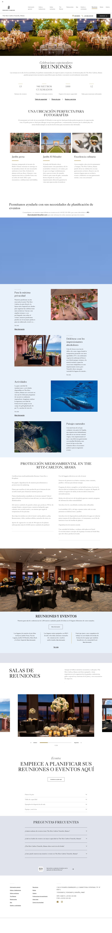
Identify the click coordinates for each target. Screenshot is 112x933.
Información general (15, 887)
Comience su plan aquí (56, 779)
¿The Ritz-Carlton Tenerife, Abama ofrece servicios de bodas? (44, 846)
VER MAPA (77, 16)
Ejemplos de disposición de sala (35, 804)
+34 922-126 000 (88, 16)
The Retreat (13, 896)
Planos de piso (56, 99)
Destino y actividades (15, 905)
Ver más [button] (17, 325)
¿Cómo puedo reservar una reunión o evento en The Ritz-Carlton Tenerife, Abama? (51, 854)
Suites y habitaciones (15, 890)
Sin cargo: (66, 896)
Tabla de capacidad (41, 99)
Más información (20, 329)
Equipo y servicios (70, 99)
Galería (108, 7)
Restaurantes (69, 7)
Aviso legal (35, 899)
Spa (77, 7)
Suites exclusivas (14, 893)
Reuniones (94, 7)
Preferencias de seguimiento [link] (40, 896)
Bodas (101, 7)
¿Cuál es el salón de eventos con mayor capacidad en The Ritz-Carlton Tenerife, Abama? (53, 839)
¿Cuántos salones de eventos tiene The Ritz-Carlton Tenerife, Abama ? (47, 831)
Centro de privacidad (38, 902)
